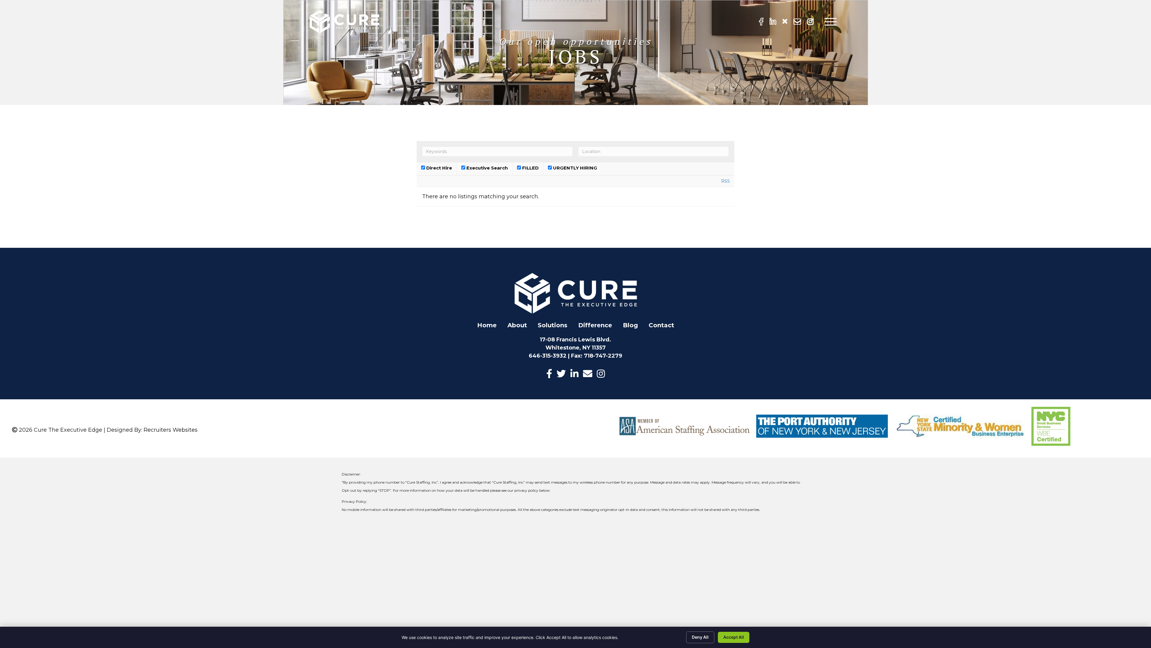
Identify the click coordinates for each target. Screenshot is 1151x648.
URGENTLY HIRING (574, 168)
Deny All (700, 637)
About (517, 325)
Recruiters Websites (171, 430)
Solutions (552, 325)
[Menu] (830, 21)
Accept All (733, 637)
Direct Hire (438, 168)
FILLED (530, 168)
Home (487, 325)
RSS (725, 181)
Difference (595, 325)
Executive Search (486, 168)
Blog (630, 325)
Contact (661, 325)
